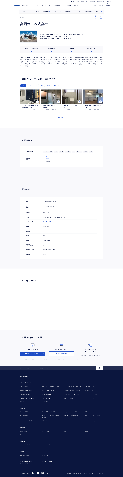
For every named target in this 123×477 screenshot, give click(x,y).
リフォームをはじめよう (25, 382)
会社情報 (76, 5)
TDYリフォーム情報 (75, 1)
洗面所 (48, 85)
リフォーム (40, 5)
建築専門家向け (84, 1)
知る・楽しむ (68, 5)
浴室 (42, 85)
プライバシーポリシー (77, 473)
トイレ (55, 85)
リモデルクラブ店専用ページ (48, 461)
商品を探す (25, 5)
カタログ (32, 5)
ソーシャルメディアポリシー (89, 473)
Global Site (108, 1)
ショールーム (48, 5)
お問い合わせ (92, 1)
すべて (23, 85)
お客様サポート (58, 5)
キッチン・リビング (33, 85)
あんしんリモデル (24, 376)
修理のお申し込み (100, 1)
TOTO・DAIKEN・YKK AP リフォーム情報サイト (26, 462)
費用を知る (22, 408)
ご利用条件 (68, 473)
